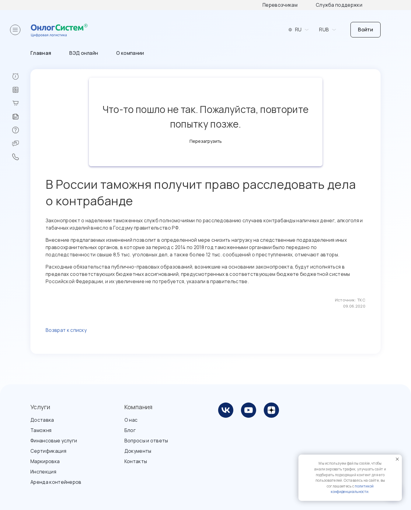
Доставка (42, 420)
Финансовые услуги (53, 440)
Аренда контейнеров (56, 482)
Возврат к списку (66, 330)
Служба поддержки (339, 5)
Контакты (135, 461)
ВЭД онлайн (83, 53)
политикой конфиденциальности (352, 489)
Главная (40, 53)
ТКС (361, 300)
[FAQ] (21, 130)
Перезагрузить (206, 141)
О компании (130, 53)
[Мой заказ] (21, 103)
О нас (131, 420)
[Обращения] (21, 143)
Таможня (40, 430)
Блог (130, 430)
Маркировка (45, 461)
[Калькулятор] (21, 89)
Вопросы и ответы (146, 440)
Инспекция (43, 471)
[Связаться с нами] (21, 156)
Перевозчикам (280, 5)
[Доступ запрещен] (21, 76)
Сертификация (48, 451)
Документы (138, 451)
